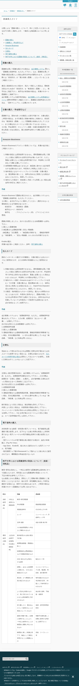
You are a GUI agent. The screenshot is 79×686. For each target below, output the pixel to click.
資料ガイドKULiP (65, 51)
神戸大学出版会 (15, 667)
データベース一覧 (65, 55)
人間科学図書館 (65, 110)
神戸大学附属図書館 (14, 3)
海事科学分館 (64, 142)
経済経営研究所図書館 (67, 118)
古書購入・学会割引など (14, 43)
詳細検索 (63, 47)
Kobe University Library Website (11, 6)
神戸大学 (4, 667)
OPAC (63, 38)
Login (70, 5)
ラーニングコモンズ (42, 667)
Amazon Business (12, 45)
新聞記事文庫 (64, 171)
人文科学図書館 (65, 102)
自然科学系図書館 (65, 94)
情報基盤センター (28, 667)
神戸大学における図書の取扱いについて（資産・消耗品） (26, 57)
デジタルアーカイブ (68, 42)
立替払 (7, 51)
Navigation (75, 5)
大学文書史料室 (65, 200)
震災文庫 (63, 167)
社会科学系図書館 (65, 86)
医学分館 (63, 126)
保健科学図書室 (65, 134)
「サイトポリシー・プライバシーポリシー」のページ (20, 683)
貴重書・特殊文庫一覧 (67, 60)
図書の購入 (9, 40)
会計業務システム (37, 69)
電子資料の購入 (11, 54)
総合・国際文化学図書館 (68, 78)
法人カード (9, 48)
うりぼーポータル (56, 667)
